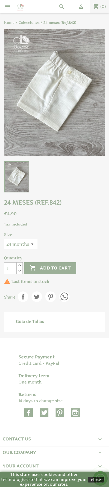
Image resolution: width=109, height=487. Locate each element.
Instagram (75, 412)
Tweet (36, 296)
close (96, 479)
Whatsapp (64, 296)
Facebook (28, 412)
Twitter (44, 412)
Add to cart (50, 268)
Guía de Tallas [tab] (30, 321)
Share (23, 296)
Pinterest (50, 296)
